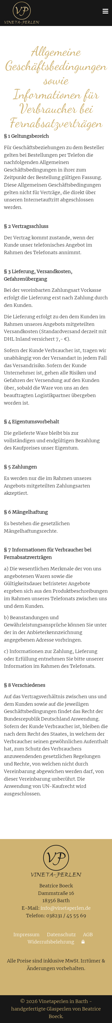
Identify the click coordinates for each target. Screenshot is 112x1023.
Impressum (26, 935)
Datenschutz (61, 935)
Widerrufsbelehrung (51, 942)
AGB (88, 935)
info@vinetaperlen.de (66, 908)
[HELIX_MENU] (105, 11)
